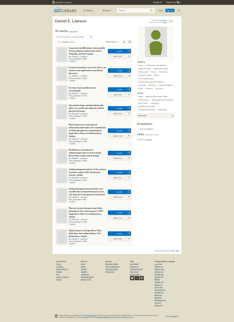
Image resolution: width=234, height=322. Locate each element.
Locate (119, 51)
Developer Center (111, 264)
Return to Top (86, 280)
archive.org (115, 317)
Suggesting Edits (136, 269)
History (165, 22)
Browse (106, 10)
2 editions (72, 61)
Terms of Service (62, 277)
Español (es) (159, 274)
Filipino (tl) (158, 305)
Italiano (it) (158, 285)
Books (83, 267)
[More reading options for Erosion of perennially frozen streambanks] (129, 94)
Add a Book (134, 272)
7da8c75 (175, 316)
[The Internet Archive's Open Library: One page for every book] (65, 10)
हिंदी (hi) (157, 280)
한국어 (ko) (159, 287)
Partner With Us (62, 269)
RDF (172, 251)
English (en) (159, 272)
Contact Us (134, 267)
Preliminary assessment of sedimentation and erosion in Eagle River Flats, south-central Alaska (85, 152)
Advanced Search (87, 277)
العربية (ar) (158, 264)
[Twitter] (137, 278)
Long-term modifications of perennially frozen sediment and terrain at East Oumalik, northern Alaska (87, 50)
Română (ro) (159, 292)
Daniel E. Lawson (79, 56)
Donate (157, 2)
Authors (84, 269)
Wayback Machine (103, 317)
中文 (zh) (158, 303)
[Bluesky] (132, 278)
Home (83, 264)
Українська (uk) (160, 300)
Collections (85, 274)
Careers (59, 272)
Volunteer (59, 267)
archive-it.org (128, 317)
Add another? (73, 31)
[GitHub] (142, 278)
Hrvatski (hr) (159, 282)
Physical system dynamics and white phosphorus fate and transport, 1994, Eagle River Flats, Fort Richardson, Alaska (86, 212)
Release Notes (135, 274)
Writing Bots (110, 272)
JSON (177, 251)
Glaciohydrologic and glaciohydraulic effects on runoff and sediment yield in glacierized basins (86, 108)
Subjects (84, 272)
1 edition (72, 81)
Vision (58, 264)
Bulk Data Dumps (111, 269)
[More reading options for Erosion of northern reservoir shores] (129, 75)
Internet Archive (90, 315)
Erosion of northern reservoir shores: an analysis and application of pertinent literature (87, 70)
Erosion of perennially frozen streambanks (82, 89)
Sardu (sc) (158, 295)
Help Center (134, 264)
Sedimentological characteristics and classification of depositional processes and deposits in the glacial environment (87, 191)
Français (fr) (159, 277)
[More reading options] (172, 116)
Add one (149, 139)
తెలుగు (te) (158, 298)
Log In (161, 10)
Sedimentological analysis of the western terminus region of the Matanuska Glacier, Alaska (87, 172)
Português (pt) (160, 290)
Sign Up (170, 10)
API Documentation (112, 267)
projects (85, 317)
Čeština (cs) (159, 267)
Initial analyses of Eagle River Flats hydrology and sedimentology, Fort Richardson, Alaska (85, 233)
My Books (88, 10)
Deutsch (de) (159, 269)
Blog (58, 274)
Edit (170, 21)
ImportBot (164, 20)
